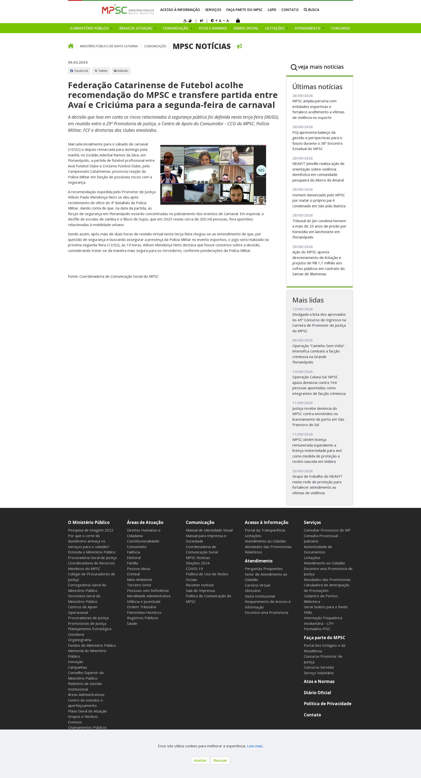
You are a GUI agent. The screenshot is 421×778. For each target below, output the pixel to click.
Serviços (213, 9)
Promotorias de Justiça (87, 623)
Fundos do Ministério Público (92, 645)
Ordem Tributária (141, 606)
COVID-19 (194, 568)
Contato (290, 9)
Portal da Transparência (265, 530)
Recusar (220, 760)
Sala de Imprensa (200, 590)
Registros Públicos (142, 617)
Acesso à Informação (180, 9)
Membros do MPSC (84, 568)
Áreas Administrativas (86, 694)
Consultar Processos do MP (327, 530)
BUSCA (313, 9)
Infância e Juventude (144, 601)
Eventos (75, 722)
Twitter (103, 71)
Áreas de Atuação (145, 522)
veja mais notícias (321, 66)
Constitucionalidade (143, 541)
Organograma (79, 639)
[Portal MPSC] (130, 9)
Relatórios (253, 552)
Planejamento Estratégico (90, 628)
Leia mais (255, 745)
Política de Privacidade (327, 703)
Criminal (133, 573)
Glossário (253, 590)
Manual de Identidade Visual (209, 530)
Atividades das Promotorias (268, 546)
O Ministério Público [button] (90, 28)
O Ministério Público (89, 522)
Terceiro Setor (139, 584)
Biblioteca (312, 601)
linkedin (122, 71)
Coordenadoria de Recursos (91, 562)
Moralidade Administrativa (149, 595)
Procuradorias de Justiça (88, 617)
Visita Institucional (260, 596)
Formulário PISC (317, 628)
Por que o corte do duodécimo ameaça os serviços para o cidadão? (88, 541)
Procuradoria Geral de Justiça (92, 557)
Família (132, 562)
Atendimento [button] (308, 28)
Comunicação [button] (176, 28)
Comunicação (155, 46)
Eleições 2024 (198, 562)
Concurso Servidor (319, 667)
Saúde (132, 623)
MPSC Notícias (202, 46)
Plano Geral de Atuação (87, 711)
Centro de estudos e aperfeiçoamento (85, 703)
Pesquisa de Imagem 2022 (90, 530)
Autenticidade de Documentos (318, 549)
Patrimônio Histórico (144, 612)
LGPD (272, 9)
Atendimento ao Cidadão (265, 541)
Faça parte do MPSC (244, 9)
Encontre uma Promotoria (266, 612)
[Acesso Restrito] (238, 21)
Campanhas (77, 667)
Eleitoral (134, 557)
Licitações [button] (275, 28)
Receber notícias (200, 584)
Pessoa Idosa (138, 568)
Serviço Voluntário (319, 672)
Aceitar (200, 760)
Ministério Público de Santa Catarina (109, 46)
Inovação (75, 661)
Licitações (253, 535)
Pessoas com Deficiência (148, 590)
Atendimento (259, 561)
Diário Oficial (246, 28)
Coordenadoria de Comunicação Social (202, 549)
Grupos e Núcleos (83, 716)
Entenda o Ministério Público (91, 552)
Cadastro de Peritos (321, 595)
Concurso (340, 28)
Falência (133, 552)
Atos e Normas (213, 28)
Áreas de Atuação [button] (136, 28)
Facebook (81, 71)
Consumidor (137, 546)
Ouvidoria (76, 634)
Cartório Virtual (257, 585)
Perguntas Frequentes (264, 568)
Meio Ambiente (139, 579)
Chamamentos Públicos (87, 727)
